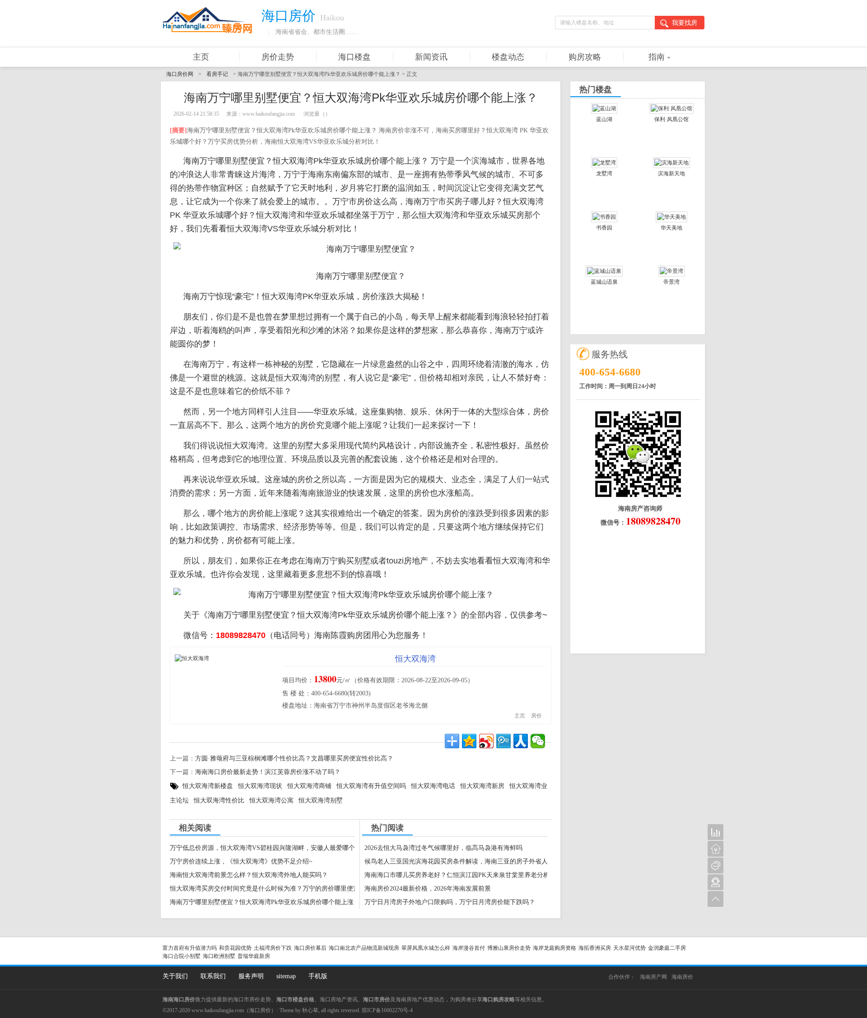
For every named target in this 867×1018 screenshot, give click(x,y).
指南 (656, 56)
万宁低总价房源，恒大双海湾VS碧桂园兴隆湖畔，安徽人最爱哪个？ (265, 847)
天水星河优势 (629, 948)
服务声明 (251, 976)
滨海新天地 (671, 173)
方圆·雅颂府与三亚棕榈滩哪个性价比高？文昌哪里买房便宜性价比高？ (294, 758)
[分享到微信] (538, 741)
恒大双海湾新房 (482, 786)
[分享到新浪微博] (486, 741)
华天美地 (671, 228)
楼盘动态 (508, 56)
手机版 (317, 976)
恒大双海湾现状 (260, 786)
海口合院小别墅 (181, 956)
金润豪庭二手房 (667, 948)
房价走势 (277, 56)
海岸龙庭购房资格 (554, 948)
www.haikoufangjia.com (217, 1010)
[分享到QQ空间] (469, 741)
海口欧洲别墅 (219, 956)
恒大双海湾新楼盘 (207, 786)
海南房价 (682, 977)
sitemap (286, 976)
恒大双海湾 (415, 658)
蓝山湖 (604, 119)
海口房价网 (179, 74)
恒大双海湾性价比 (219, 800)
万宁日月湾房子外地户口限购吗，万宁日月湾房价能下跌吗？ (449, 902)
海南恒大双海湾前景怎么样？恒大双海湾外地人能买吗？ (249, 875)
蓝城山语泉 (604, 282)
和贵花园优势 (235, 948)
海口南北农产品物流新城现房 (364, 948)
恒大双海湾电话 (433, 786)
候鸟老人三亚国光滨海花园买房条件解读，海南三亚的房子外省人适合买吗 (468, 861)
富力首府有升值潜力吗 (190, 948)
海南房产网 (653, 977)
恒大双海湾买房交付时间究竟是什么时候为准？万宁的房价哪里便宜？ (268, 888)
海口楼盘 (354, 56)
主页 (201, 56)
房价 (536, 716)
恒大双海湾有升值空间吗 (371, 786)
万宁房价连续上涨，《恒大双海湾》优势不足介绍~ (241, 861)
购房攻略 (585, 56)
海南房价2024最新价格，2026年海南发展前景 (427, 888)
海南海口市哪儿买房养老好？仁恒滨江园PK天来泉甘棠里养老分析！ (460, 875)
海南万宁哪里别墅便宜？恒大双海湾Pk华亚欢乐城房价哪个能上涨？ (265, 902)
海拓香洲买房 (594, 948)
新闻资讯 (431, 56)
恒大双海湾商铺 (309, 786)
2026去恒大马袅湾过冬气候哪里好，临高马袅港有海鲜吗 (443, 847)
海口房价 (260, 1010)
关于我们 (175, 976)
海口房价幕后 (310, 948)
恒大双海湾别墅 (320, 800)
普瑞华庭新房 (254, 956)
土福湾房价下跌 (273, 948)
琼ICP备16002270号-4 (387, 1010)
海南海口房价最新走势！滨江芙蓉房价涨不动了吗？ (267, 772)
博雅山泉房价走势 (509, 948)
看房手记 (217, 74)
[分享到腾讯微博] (503, 741)
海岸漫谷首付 (468, 948)
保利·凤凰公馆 (671, 119)
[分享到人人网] (520, 741)
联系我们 (213, 976)
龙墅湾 (604, 173)
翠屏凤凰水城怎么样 (425, 948)
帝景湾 (671, 282)
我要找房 (684, 22)
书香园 (604, 228)
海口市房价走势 (252, 999)
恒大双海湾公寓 (271, 800)
